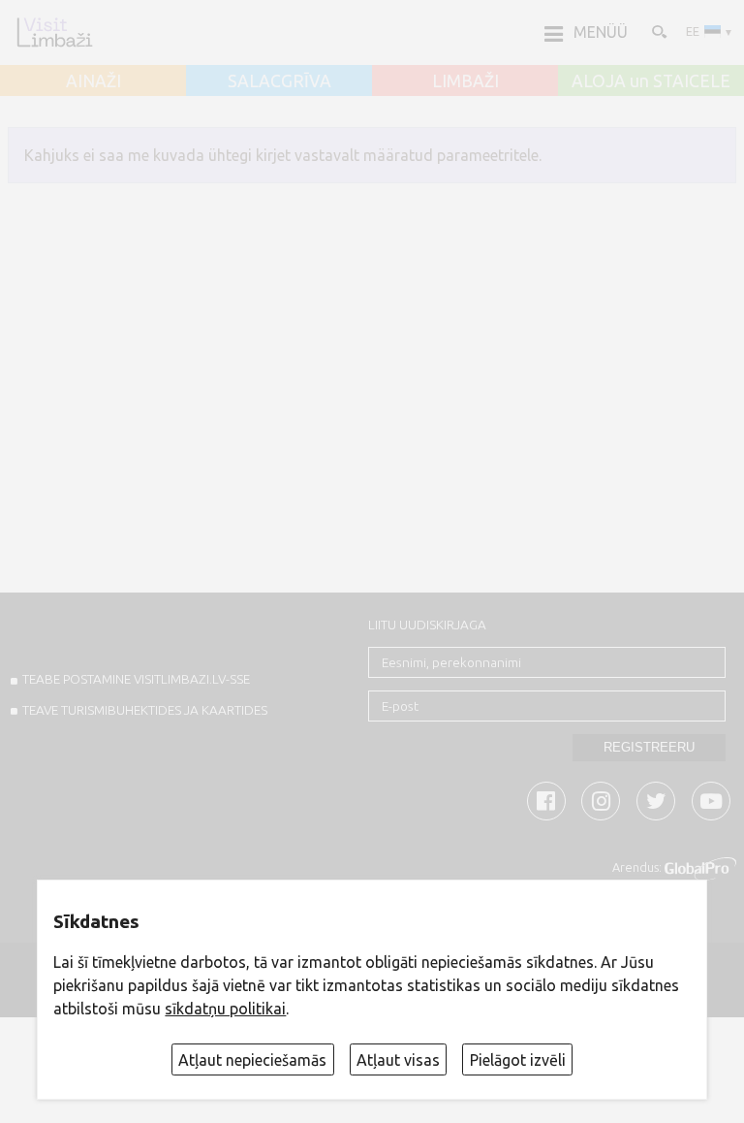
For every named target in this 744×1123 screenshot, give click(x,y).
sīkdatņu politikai (225, 1008)
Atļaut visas (398, 1060)
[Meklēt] (657, 31)
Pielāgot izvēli (518, 1060)
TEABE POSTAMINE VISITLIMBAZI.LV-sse (136, 679)
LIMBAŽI (465, 81)
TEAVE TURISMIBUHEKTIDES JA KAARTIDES (144, 710)
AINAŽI (93, 81)
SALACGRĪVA (279, 81)
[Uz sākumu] (54, 32)
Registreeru (649, 747)
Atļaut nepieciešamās (252, 1060)
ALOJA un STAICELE (651, 81)
